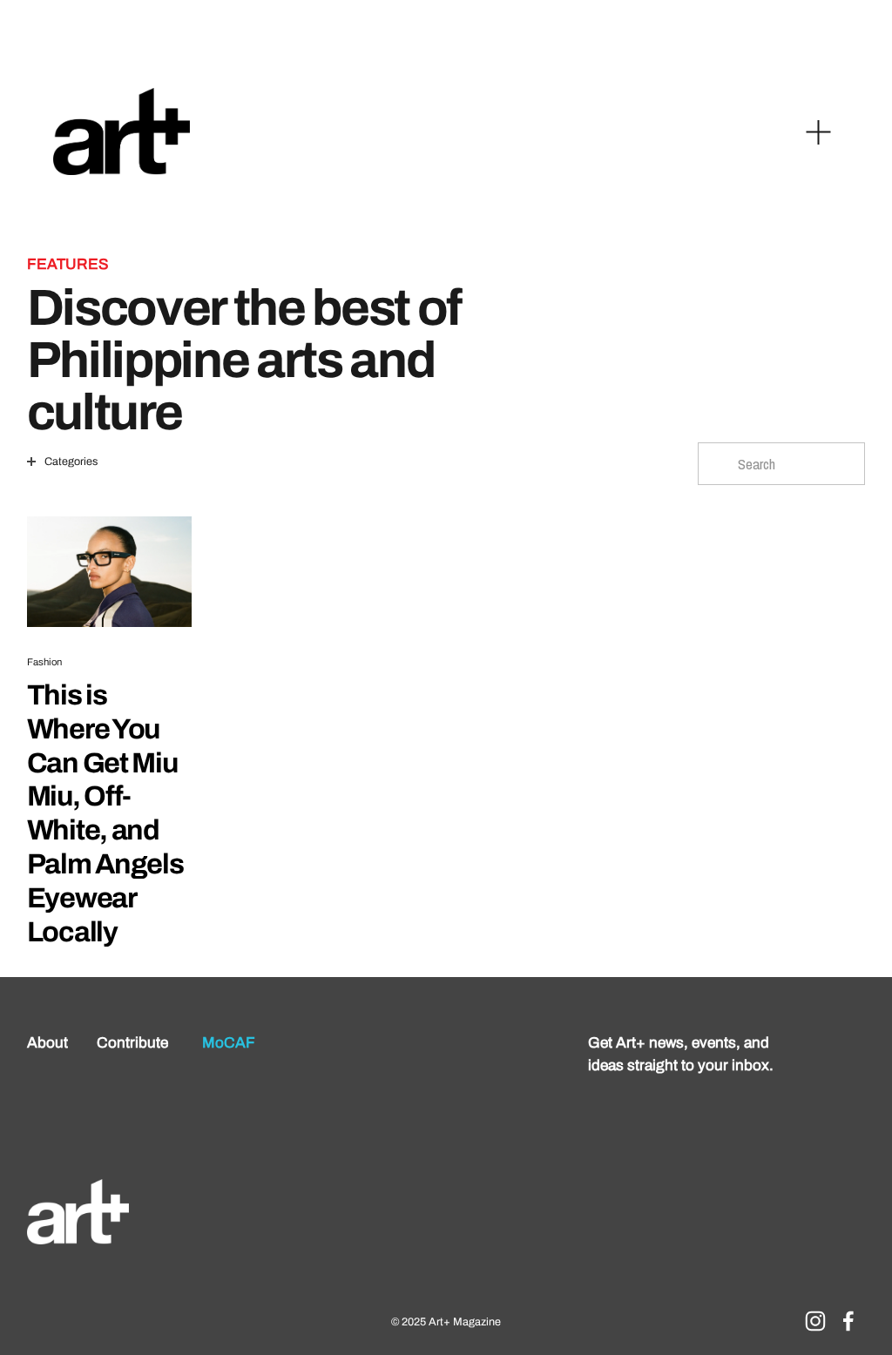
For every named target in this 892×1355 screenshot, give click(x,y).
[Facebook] (848, 1321)
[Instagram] (815, 1321)
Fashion (45, 662)
